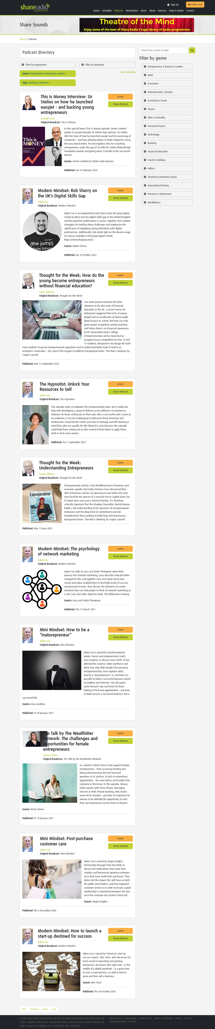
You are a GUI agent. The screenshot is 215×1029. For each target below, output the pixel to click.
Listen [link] (120, 96)
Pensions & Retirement (160, 194)
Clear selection (128, 72)
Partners (162, 10)
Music (144, 10)
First (24, 1009)
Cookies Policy (145, 1019)
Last (54, 1009)
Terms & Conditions (163, 1019)
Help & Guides (176, 10)
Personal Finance (156, 126)
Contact (190, 10)
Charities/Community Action (162, 177)
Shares (151, 109)
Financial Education (158, 151)
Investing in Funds (157, 100)
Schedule (107, 10)
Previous (34, 1009)
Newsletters (132, 10)
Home (96, 10)
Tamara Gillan (50, 755)
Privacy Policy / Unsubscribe (122, 1019)
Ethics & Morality (156, 117)
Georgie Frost (47, 118)
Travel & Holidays (157, 160)
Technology (153, 134)
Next (45, 1009)
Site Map (188, 1019)
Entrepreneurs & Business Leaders (165, 66)
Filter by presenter (94, 65)
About (152, 10)
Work (150, 75)
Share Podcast (120, 104)
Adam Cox (43, 202)
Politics (151, 168)
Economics (153, 83)
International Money (158, 185)
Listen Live (196, 4)
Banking (152, 143)
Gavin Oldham (46, 292)
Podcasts (118, 10)
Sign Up (174, 4)
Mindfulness (154, 202)
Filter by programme (35, 65)
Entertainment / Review (160, 92)
